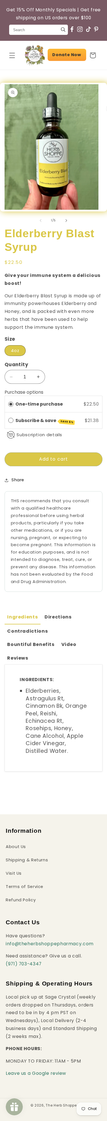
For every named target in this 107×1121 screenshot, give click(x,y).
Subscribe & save (44, 420)
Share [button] (17, 480)
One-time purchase (39, 404)
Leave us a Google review (36, 1073)
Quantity (16, 364)
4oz (15, 350)
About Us (16, 846)
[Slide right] (66, 220)
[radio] (10, 404)
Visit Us (14, 873)
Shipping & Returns (27, 860)
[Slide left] (40, 220)
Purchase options (24, 392)
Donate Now (66, 55)
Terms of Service (24, 886)
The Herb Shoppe (61, 1105)
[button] (12, 55)
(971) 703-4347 (24, 964)
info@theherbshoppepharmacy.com (50, 943)
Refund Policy (21, 900)
